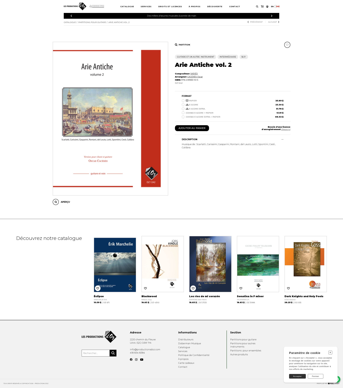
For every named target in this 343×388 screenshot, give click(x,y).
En (272, 6)
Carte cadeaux (186, 363)
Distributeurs (185, 339)
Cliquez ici (285, 129)
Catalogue (127, 6)
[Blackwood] (163, 269)
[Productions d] (99, 336)
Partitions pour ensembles (245, 350)
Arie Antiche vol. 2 (119, 22)
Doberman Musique (189, 343)
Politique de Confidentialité (193, 355)
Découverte (215, 6)
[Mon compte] (267, 6)
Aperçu (65, 202)
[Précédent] (71, 16)
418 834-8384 (137, 352)
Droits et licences (170, 6)
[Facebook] (131, 359)
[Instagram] (136, 359)
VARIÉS (194, 74)
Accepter (297, 376)
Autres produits (239, 354)
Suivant (272, 22)
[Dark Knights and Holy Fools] (306, 269)
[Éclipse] (115, 269)
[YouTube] (141, 359)
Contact (234, 6)
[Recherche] (257, 6)
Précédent (256, 22)
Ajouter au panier (192, 128)
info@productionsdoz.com (145, 349)
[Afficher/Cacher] (282, 139)
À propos (194, 6)
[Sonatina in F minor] (258, 269)
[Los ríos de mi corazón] (210, 269)
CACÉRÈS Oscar (195, 77)
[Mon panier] (262, 6)
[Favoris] (287, 45)
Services (146, 6)
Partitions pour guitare (92, 22)
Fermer (315, 376)
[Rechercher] (113, 353)
